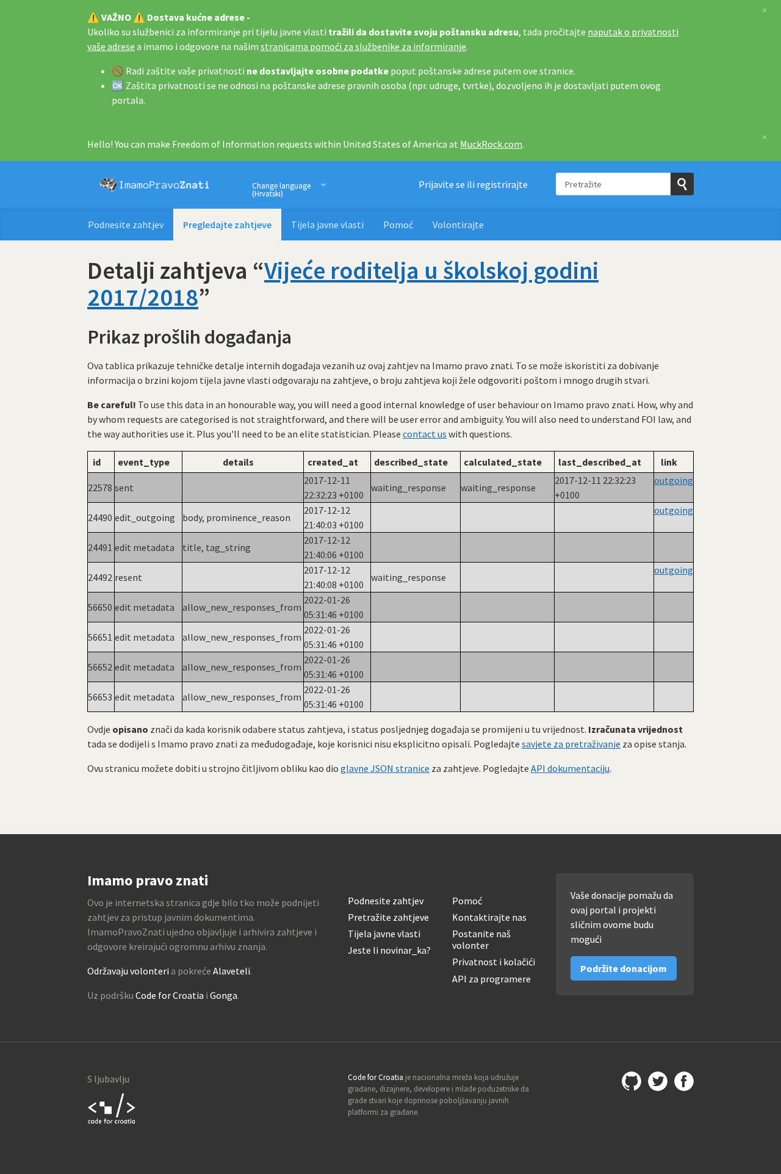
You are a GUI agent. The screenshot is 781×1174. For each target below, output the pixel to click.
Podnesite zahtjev (126, 224)
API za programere (491, 979)
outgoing (673, 480)
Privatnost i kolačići (493, 962)
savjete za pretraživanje (571, 744)
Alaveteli (231, 971)
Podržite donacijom (623, 968)
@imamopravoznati (658, 1081)
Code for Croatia (169, 995)
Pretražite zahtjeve (388, 917)
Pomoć (398, 224)
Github (631, 1081)
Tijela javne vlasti (327, 224)
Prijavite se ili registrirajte (473, 184)
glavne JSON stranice (385, 768)
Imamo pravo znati (154, 185)
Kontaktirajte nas (489, 917)
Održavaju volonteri (128, 971)
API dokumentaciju (570, 768)
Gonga (223, 995)
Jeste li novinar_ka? (389, 950)
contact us (425, 434)
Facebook (684, 1081)
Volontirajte (458, 224)
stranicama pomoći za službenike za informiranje (363, 46)
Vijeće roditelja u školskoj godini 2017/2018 (343, 283)
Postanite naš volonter (481, 939)
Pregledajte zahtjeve (227, 224)
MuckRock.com (491, 144)
